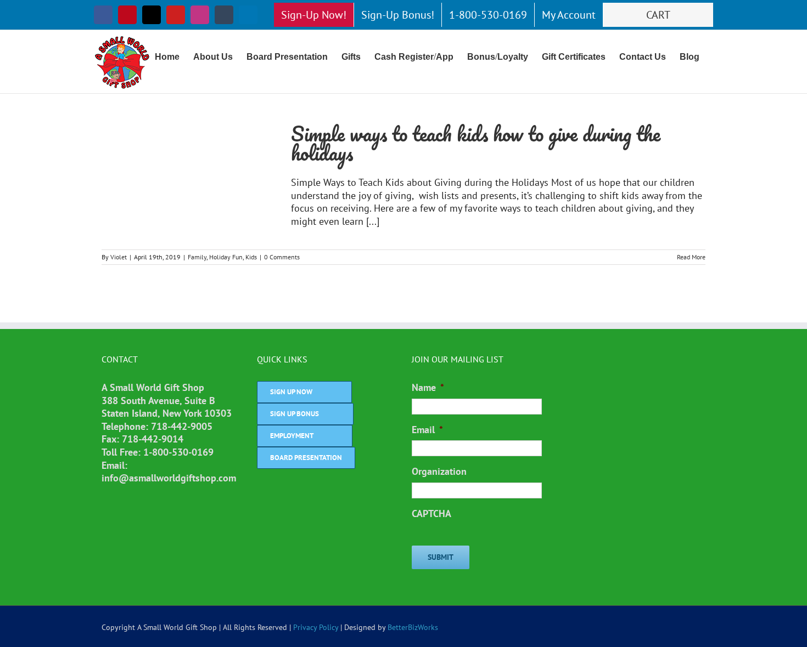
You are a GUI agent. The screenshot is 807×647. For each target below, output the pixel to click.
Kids (251, 257)
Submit (440, 557)
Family (197, 257)
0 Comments (282, 257)
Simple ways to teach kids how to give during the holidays (475, 143)
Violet (118, 257)
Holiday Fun (226, 257)
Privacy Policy (315, 627)
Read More (691, 257)
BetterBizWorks (413, 627)
